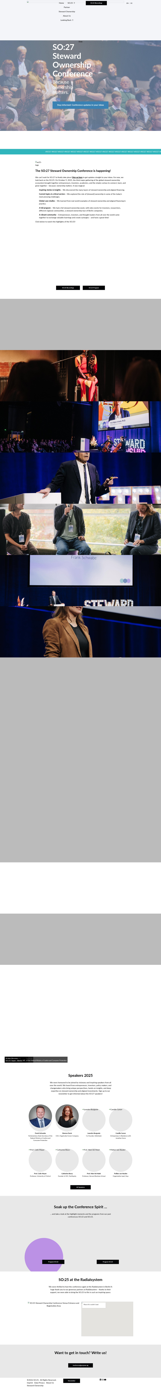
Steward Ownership (67, 12)
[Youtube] (105, 1380)
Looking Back (66, 20)
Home (61, 3)
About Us (67, 16)
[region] (80, 94)
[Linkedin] (100, 1380)
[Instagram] (103, 1380)
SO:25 (70, 3)
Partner (67, 7)
